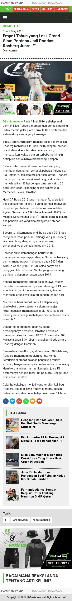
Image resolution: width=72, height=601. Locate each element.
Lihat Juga (17, 413)
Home (7, 9)
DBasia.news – (13, 121)
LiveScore (61, 9)
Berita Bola (21, 9)
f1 (6, 519)
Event (35, 9)
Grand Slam (20, 519)
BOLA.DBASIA (39, 2)
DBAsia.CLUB (55, 2)
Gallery (47, 9)
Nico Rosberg (41, 519)
